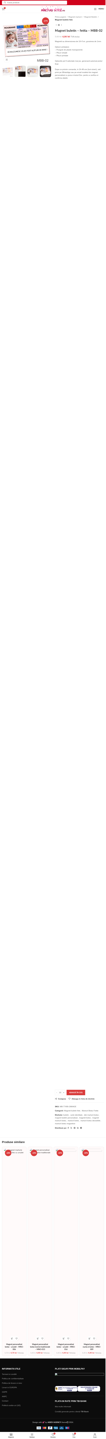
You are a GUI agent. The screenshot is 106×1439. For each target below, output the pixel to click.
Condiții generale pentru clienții (72, 1412)
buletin (66, 1115)
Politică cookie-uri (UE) (11, 1405)
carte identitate (76, 1115)
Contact (5, 1401)
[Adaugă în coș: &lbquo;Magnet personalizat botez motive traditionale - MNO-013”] (38, 1338)
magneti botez (85, 1118)
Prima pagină (60, 17)
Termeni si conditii (9, 1374)
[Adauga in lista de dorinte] (16, 1338)
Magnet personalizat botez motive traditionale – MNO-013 (40, 1347)
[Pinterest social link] (74, 1128)
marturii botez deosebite (90, 1121)
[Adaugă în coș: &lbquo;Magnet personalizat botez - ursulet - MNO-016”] (63, 1338)
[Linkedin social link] (77, 1128)
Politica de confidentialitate (13, 1379)
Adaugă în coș (76, 1093)
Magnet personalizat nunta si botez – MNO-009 (92, 1347)
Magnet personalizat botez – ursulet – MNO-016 (66, 1347)
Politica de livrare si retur (12, 1383)
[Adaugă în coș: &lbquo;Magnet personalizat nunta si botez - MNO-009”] (89, 1338)
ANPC (4, 1396)
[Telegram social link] (81, 1128)
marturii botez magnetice (65, 1124)
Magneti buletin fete (64, 20)
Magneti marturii (75, 17)
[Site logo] (53, 9)
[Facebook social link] (68, 1128)
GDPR (4, 1392)
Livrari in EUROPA (9, 1387)
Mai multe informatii (63, 1406)
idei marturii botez (91, 1115)
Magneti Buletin (90, 17)
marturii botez (73, 1121)
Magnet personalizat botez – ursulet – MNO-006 (14, 1347)
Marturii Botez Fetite (90, 1111)
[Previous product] (56, 25)
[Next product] (61, 25)
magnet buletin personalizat (66, 1118)
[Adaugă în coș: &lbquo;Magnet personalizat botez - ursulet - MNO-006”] (12, 1338)
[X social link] (71, 1128)
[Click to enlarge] (7, 59)
